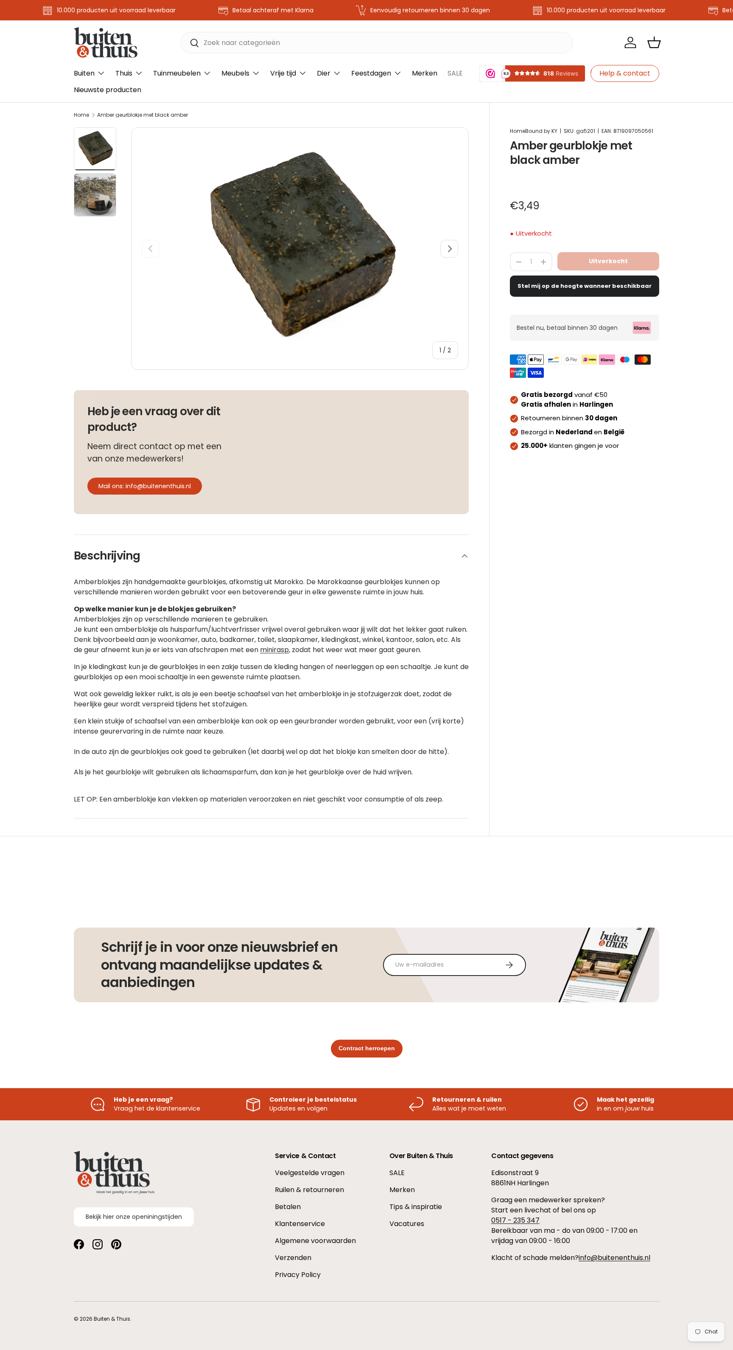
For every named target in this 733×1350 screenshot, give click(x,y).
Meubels (235, 73)
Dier (323, 73)
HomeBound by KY (533, 131)
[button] (654, 42)
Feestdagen (371, 73)
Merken (424, 73)
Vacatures (406, 1224)
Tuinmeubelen (177, 73)
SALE (455, 73)
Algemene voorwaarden (315, 1241)
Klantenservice (300, 1224)
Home (81, 115)
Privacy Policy (298, 1275)
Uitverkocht (608, 261)
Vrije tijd (283, 73)
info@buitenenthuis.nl (614, 1258)
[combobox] (377, 42)
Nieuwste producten (107, 90)
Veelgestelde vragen (309, 1173)
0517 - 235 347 (515, 1220)
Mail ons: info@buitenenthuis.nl (144, 486)
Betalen (288, 1207)
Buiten (84, 73)
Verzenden (293, 1258)
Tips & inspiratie (415, 1207)
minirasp (274, 650)
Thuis (123, 73)
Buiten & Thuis (112, 1318)
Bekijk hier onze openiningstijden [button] (134, 1217)
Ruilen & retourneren (309, 1190)
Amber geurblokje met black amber (142, 115)
